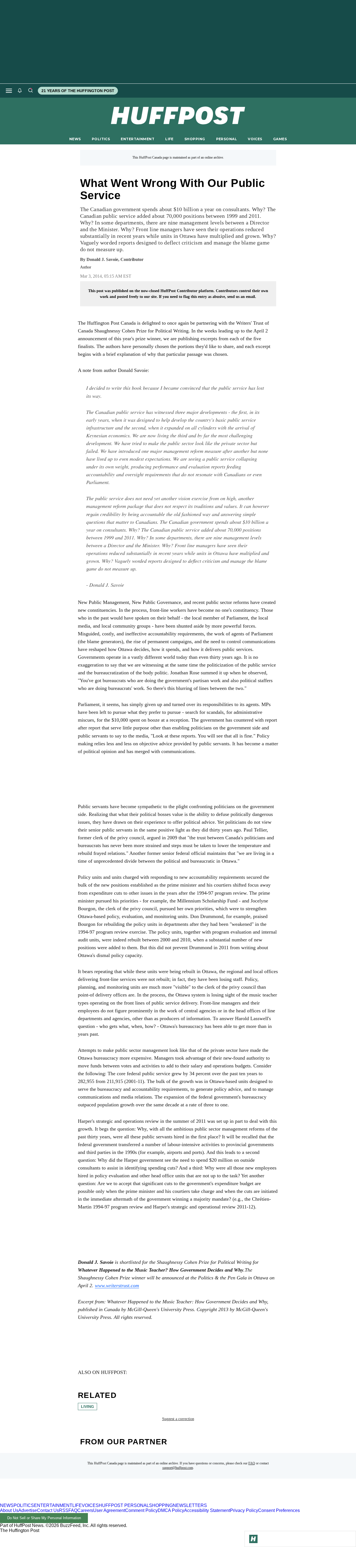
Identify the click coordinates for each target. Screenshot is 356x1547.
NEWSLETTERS (190, 1505)
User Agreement (109, 1510)
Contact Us (48, 1510)
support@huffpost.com (177, 1468)
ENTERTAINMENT (137, 139)
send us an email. (241, 297)
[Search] (30, 90)
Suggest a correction (178, 1419)
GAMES (280, 139)
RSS (63, 1510)
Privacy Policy (244, 1510)
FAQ (251, 1463)
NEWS (75, 139)
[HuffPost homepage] (71, 1500)
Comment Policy (141, 1510)
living (87, 1406)
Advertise (27, 1510)
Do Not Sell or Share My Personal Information (44, 1518)
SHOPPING (194, 139)
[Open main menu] (9, 90)
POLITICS (101, 139)
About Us (9, 1510)
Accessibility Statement (207, 1510)
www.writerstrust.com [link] (117, 1285)
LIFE (169, 139)
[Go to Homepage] (253, 1539)
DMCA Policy (171, 1510)
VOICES (255, 139)
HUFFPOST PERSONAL (124, 1505)
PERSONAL (226, 139)
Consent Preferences (279, 1510)
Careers (85, 1510)
